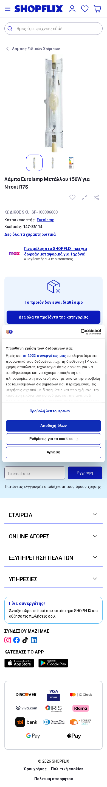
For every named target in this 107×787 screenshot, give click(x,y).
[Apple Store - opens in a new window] (20, 663)
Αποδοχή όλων (53, 426)
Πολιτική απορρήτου (53, 779)
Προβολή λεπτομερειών (50, 411)
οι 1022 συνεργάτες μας (44, 356)
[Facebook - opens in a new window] (17, 640)
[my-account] (72, 9)
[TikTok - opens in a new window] (26, 640)
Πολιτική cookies (67, 769)
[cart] (98, 9)
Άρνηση (53, 452)
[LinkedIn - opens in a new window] (35, 640)
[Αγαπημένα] (85, 9)
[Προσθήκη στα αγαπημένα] (73, 197)
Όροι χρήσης (35, 769)
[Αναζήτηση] (10, 28)
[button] (7, 8)
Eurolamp (45, 220)
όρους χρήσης (88, 486)
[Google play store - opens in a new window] (53, 663)
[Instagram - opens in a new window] (8, 640)
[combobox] (53, 28)
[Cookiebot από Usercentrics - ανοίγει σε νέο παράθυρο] (78, 332)
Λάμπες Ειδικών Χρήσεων (36, 49)
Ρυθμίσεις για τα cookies (50, 439)
